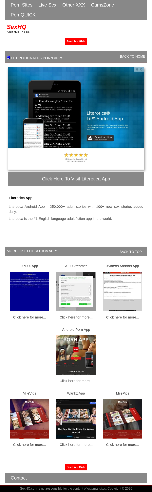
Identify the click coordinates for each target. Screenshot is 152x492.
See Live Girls (76, 41)
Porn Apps (53, 58)
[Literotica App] (76, 118)
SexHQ (16, 27)
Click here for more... (29, 317)
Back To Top (131, 252)
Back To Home (132, 56)
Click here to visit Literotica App (76, 178)
